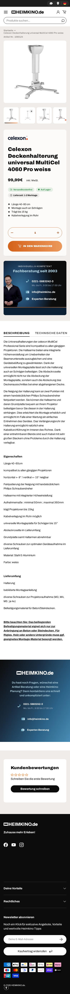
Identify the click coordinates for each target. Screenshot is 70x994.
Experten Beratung (44, 299)
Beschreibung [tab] (17, 333)
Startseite (8, 30)
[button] (64, 12)
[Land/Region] (64, 3)
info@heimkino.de (43, 292)
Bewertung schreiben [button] (35, 788)
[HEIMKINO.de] (27, 12)
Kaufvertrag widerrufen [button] (32, 951)
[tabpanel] (35, 541)
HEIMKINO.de (18, 985)
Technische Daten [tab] (51, 333)
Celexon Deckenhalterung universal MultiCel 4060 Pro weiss (33, 33)
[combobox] (35, 20)
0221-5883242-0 (42, 281)
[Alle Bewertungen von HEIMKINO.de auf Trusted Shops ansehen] (35, 863)
